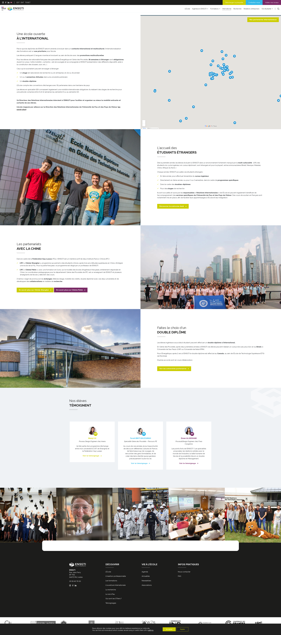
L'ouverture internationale (115, 585)
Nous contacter (184, 572)
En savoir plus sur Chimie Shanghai (34, 290)
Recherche (237, 9)
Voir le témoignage (91, 456)
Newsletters (146, 581)
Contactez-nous (254, 2)
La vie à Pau (110, 594)
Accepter (169, 629)
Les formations (111, 581)
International (226, 9)
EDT (18, 2)
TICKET (27, 2)
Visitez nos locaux (271, 2)
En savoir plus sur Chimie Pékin (69, 290)
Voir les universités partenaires (172, 369)
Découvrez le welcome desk (171, 206)
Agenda (145, 572)
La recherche (110, 590)
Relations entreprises (251, 9)
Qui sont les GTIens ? (113, 599)
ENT (22, 2)
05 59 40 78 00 (75, 581)
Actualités (146, 576)
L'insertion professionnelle (115, 576)
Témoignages (110, 603)
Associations (147, 585)
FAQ (179, 576)
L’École (187, 9)
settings (150, 630)
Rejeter (182, 629)
